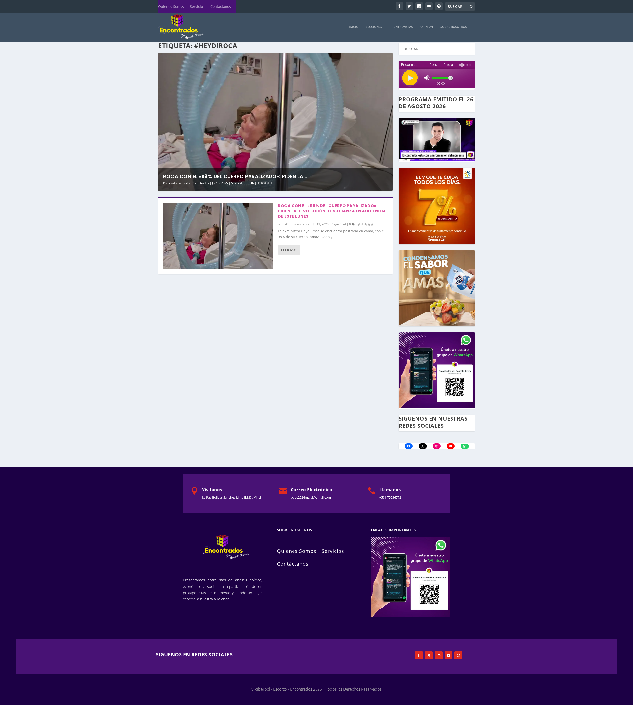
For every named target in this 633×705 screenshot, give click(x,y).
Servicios (197, 6)
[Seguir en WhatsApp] (458, 655)
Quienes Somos (171, 6)
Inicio (353, 27)
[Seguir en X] (429, 655)
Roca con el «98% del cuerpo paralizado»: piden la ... (236, 176)
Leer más (289, 249)
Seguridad (238, 183)
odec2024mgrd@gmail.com (311, 497)
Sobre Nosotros (453, 27)
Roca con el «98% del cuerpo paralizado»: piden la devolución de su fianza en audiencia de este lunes (332, 211)
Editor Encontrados (196, 183)
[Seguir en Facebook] (419, 655)
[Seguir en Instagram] (439, 655)
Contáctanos (220, 6)
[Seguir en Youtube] (448, 655)
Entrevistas (403, 27)
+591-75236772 (390, 497)
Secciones (374, 27)
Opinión (426, 27)
